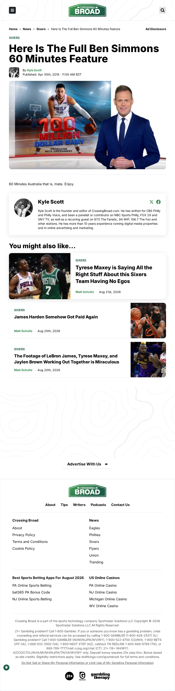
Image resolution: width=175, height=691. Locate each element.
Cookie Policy (23, 548)
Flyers (94, 548)
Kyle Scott (34, 70)
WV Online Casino (103, 606)
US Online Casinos (104, 578)
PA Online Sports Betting (31, 585)
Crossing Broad (25, 520)
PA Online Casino (103, 585)
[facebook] (158, 201)
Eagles (94, 528)
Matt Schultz (85, 292)
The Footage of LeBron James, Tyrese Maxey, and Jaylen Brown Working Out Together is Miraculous (66, 358)
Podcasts (98, 505)
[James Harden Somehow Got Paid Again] (148, 320)
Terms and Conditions (30, 541)
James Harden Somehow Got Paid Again (56, 316)
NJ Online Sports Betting (32, 599)
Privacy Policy (23, 535)
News (94, 520)
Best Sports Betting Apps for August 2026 (48, 578)
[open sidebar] (12, 10)
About (50, 505)
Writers (79, 505)
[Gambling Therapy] (100, 676)
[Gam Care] (82, 676)
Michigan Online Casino (108, 599)
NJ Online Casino (103, 592)
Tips (64, 505)
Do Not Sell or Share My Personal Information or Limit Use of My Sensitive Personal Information (88, 663)
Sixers (14, 37)
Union (94, 555)
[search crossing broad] (162, 10)
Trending (96, 562)
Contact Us (120, 505)
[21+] (69, 676)
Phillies (94, 535)
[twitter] (151, 201)
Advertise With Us (84, 464)
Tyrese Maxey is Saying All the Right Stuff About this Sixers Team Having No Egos (114, 274)
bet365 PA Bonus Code (31, 592)
